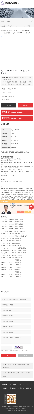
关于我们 (13, 384)
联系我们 (25, 105)
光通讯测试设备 (25, 31)
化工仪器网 (17, 410)
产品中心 (21, 384)
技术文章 (5, 388)
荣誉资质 (13, 388)
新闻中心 (29, 384)
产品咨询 (8, 105)
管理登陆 (23, 410)
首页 (10, 31)
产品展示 (16, 31)
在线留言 (21, 388)
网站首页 (5, 384)
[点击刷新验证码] (18, 347)
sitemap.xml (25, 408)
